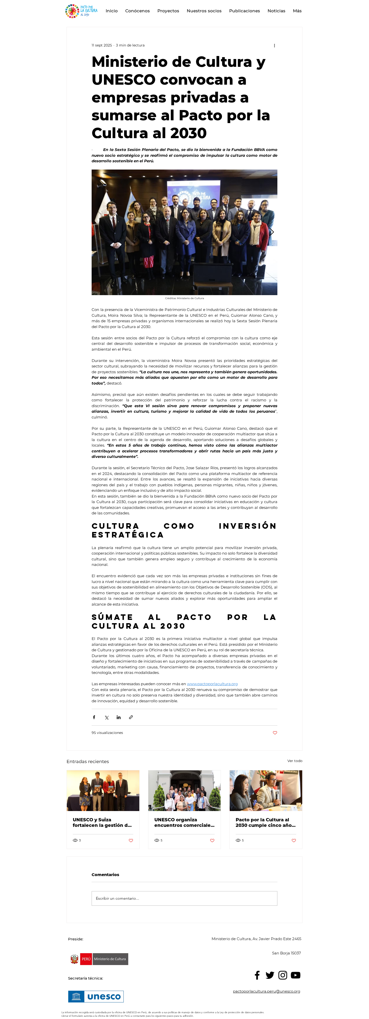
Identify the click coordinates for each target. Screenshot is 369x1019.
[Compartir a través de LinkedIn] (118, 717)
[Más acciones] (274, 45)
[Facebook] (257, 975)
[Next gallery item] (271, 232)
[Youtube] (295, 975)
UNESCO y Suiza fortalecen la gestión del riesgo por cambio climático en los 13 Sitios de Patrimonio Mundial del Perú (102, 822)
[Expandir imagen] (184, 232)
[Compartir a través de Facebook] (94, 717)
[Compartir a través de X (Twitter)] (106, 717)
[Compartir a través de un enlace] (131, 717)
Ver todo (294, 761)
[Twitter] (270, 975)
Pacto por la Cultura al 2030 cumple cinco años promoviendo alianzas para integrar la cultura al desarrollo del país (265, 822)
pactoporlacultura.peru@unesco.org (266, 991)
